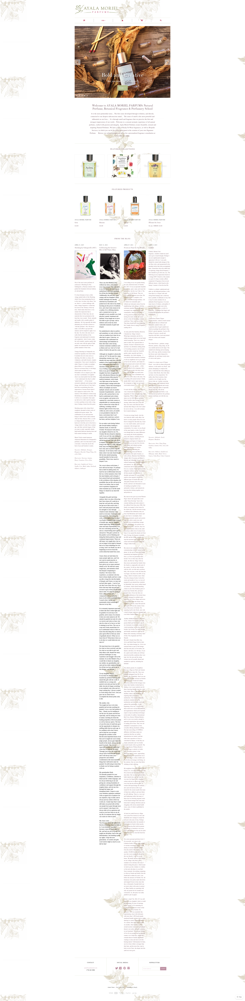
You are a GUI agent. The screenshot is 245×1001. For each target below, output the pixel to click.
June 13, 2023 (153, 237)
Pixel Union (119, 979)
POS (123, 979)
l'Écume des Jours (155, 215)
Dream (122, 81)
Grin (76, 215)
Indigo (126, 215)
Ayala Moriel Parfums (83, 212)
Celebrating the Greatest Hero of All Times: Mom (107, 241)
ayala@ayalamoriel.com (90, 960)
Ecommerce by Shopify (132, 979)
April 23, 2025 (79, 237)
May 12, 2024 (103, 237)
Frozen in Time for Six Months (134, 240)
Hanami (102, 215)
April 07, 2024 (128, 237)
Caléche (151, 240)
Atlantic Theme (111, 979)
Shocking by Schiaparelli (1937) (85, 240)
